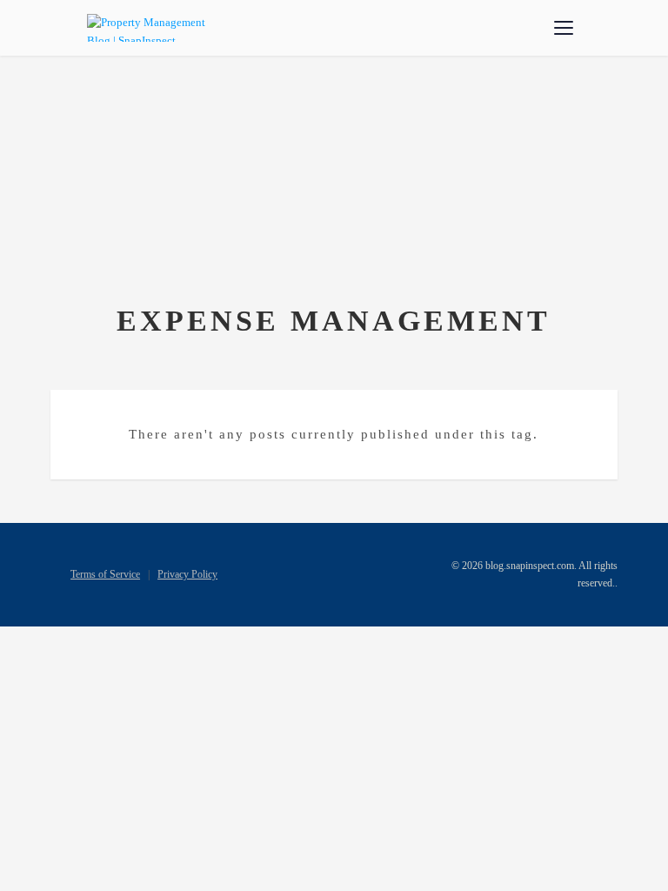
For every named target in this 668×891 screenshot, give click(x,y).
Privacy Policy (187, 574)
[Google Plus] (359, 572)
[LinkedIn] (334, 572)
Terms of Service (105, 574)
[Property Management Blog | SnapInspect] (148, 28)
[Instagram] (384, 572)
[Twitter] (308, 572)
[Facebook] (283, 572)
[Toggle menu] (563, 27)
